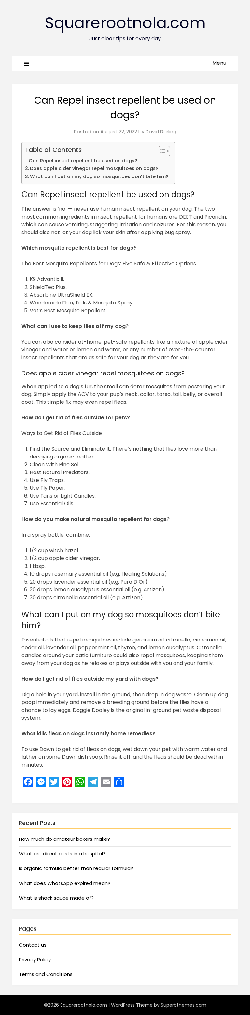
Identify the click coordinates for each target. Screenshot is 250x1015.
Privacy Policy (35, 959)
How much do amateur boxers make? (64, 839)
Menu (219, 63)
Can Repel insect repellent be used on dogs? (83, 160)
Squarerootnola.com (125, 23)
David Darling (161, 131)
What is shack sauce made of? (56, 898)
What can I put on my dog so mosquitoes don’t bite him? (99, 176)
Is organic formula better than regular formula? (76, 868)
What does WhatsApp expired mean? (64, 883)
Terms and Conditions (46, 974)
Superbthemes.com (183, 1005)
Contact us (33, 944)
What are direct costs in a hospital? (62, 853)
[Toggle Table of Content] (161, 151)
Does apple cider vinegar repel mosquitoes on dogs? (94, 168)
